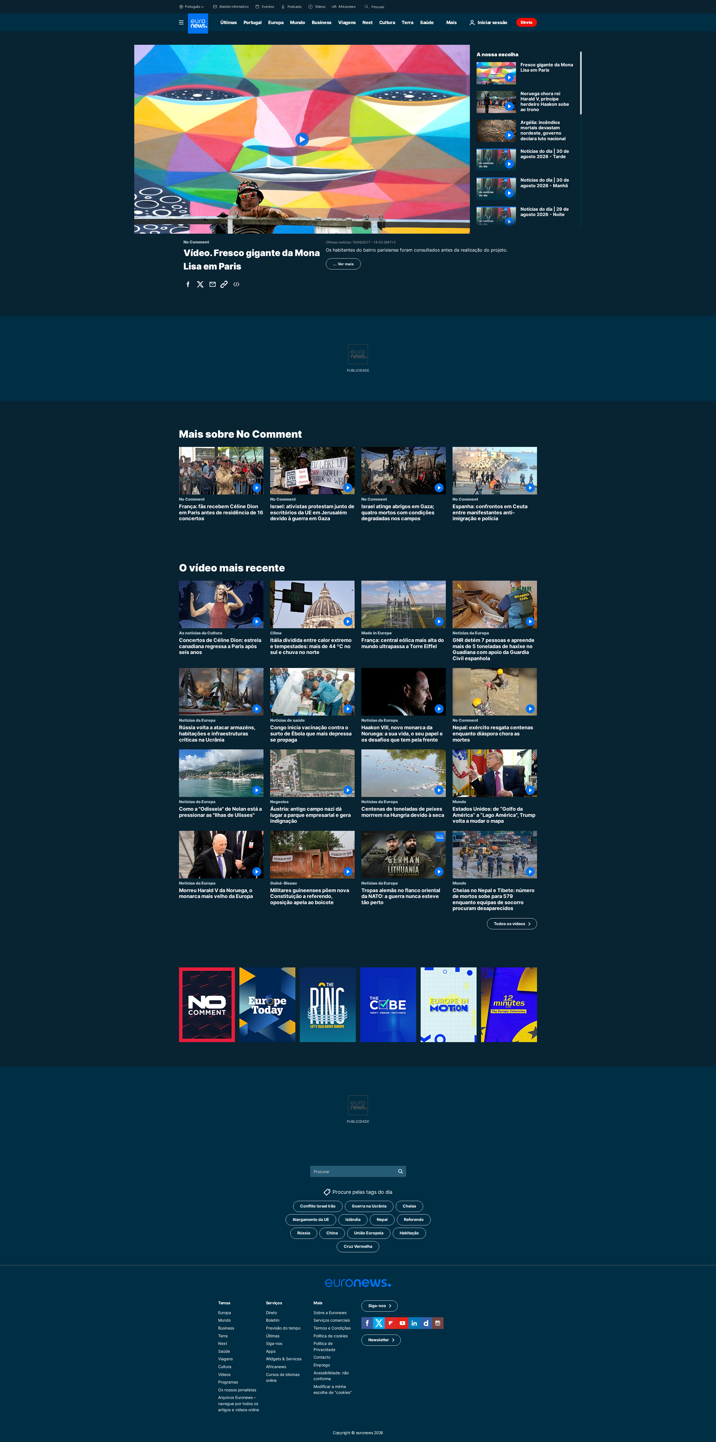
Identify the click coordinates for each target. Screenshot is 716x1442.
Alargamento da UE (311, 1219)
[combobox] (395, 6)
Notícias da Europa (471, 632)
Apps (270, 1351)
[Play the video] (302, 139)
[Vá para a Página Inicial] (198, 23)
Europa (275, 22)
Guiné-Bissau (283, 882)
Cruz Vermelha (358, 1246)
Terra (407, 22)
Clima (275, 632)
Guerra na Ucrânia (369, 1206)
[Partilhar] (212, 284)
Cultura (387, 22)
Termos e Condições (332, 1327)
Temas (224, 1302)
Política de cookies (331, 1335)
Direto (527, 22)
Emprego (322, 1364)
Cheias (409, 1206)
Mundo (297, 22)
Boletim (272, 1320)
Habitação (409, 1232)
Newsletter (378, 1339)
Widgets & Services (284, 1358)
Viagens (347, 22)
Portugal (253, 22)
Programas (228, 1382)
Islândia (353, 1219)
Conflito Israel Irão (318, 1206)
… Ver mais (343, 264)
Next (367, 22)
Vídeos (224, 1374)
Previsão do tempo (283, 1327)
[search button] (366, 6)
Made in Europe (376, 632)
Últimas (228, 22)
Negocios (279, 801)
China (332, 1232)
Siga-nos (274, 1343)
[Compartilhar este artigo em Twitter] (200, 284)
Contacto (322, 1357)
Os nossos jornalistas (237, 1389)
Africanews (276, 1366)
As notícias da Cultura (200, 632)
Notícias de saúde (287, 720)
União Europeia (368, 1232)
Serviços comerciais (332, 1320)
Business (321, 22)
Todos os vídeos (509, 923)
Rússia (303, 1232)
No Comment (192, 499)
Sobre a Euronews (330, 1312)
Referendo (414, 1219)
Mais (318, 1302)
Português (192, 6)
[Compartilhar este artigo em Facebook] (187, 284)
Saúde (427, 22)
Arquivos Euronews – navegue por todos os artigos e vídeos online (238, 1403)
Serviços (274, 1302)
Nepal (382, 1219)
